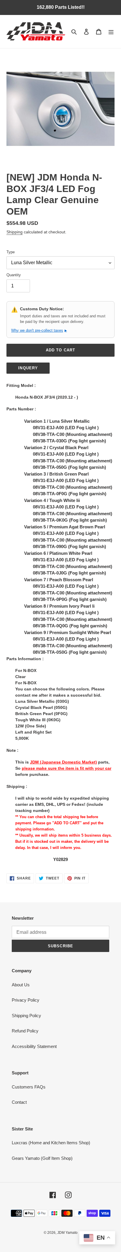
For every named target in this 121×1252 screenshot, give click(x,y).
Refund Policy (25, 1030)
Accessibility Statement (34, 1046)
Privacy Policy (25, 999)
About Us (21, 984)
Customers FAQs (29, 1086)
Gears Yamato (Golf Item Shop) (42, 1158)
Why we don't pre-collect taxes (39, 330)
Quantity (13, 275)
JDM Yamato (67, 1233)
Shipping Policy (26, 1015)
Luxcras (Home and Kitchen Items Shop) (51, 1142)
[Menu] (111, 31)
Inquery (28, 368)
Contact (19, 1102)
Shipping (14, 232)
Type (10, 252)
